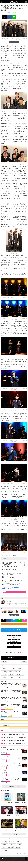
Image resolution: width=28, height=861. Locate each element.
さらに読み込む (14, 834)
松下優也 (5, 674)
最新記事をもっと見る (14, 786)
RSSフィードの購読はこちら (14, 624)
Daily (5, 728)
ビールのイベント (6, 850)
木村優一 (5, 677)
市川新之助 (19, 841)
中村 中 (10, 671)
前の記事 (4, 661)
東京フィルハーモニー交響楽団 (9, 668)
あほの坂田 (10, 847)
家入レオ (12, 674)
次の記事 (23, 661)
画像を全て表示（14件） (14, 41)
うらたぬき (18, 847)
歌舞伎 (4, 841)
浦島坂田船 (13, 844)
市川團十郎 (11, 841)
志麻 (4, 847)
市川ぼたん (5, 844)
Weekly (14, 728)
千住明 (4, 671)
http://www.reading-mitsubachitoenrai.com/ (11, 587)
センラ (20, 844)
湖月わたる (17, 671)
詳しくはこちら (8, 591)
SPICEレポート (20, 674)
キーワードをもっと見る (21, 853)
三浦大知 (21, 668)
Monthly (23, 728)
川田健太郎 (12, 677)
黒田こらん (20, 677)
